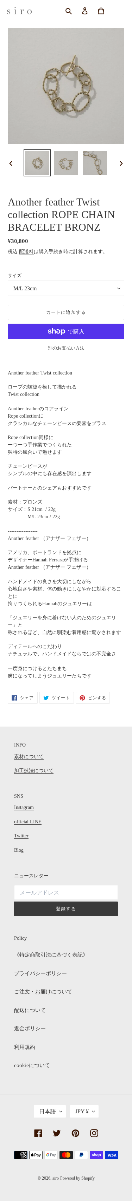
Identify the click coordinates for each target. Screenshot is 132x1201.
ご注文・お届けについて (43, 991)
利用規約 (24, 1047)
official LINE (28, 821)
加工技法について (34, 770)
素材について (29, 756)
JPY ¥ (82, 1111)
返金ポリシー (30, 1028)
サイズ (14, 275)
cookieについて (32, 1065)
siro (55, 1178)
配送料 (26, 251)
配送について (30, 1010)
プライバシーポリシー (40, 973)
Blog (19, 850)
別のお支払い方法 (66, 348)
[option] (37, 163)
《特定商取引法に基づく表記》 (51, 955)
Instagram (24, 807)
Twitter (21, 835)
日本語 (47, 1111)
